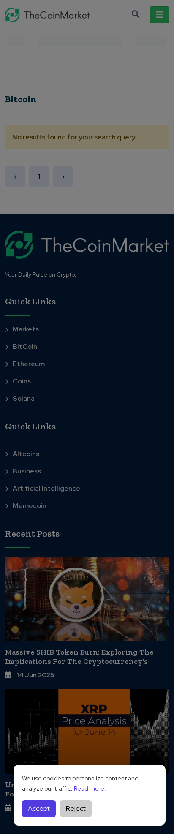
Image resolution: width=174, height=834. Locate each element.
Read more (89, 788)
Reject (76, 808)
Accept (39, 808)
